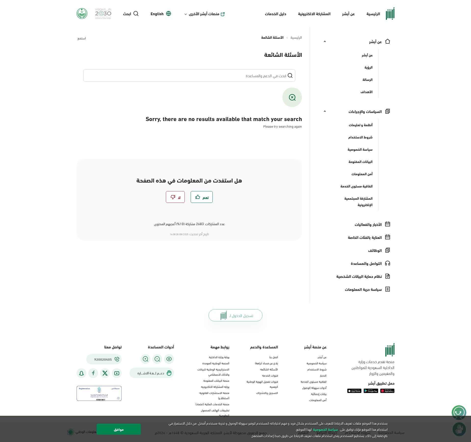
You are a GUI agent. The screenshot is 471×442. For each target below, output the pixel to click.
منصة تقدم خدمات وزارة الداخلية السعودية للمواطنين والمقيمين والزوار (373, 367)
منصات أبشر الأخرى (204, 13)
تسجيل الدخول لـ (241, 315)
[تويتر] (105, 373)
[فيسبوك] (93, 373)
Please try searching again (282, 126)
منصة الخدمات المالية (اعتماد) (212, 403)
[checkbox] (202, 197)
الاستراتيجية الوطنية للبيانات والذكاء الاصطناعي (213, 371)
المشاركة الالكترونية (314, 13)
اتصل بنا (273, 356)
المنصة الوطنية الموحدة (215, 363)
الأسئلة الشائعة (269, 369)
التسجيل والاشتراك (267, 392)
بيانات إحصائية (319, 393)
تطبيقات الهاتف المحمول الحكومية (215, 412)
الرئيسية (373, 13)
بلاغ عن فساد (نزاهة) (266, 363)
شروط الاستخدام (317, 369)
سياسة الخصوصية (317, 363)
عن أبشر (348, 13)
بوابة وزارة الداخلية (219, 356)
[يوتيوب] (117, 373)
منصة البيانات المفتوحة (216, 380)
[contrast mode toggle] (169, 359)
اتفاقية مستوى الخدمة (314, 381)
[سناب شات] (81, 373)
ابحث (127, 13)
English (157, 13)
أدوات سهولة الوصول (314, 387)
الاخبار (323, 375)
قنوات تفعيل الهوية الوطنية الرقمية (262, 384)
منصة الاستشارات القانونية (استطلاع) (214, 395)
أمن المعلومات (318, 399)
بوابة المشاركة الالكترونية (215, 386)
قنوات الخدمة (270, 375)
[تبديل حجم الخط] (157, 359)
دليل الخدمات (275, 13)
